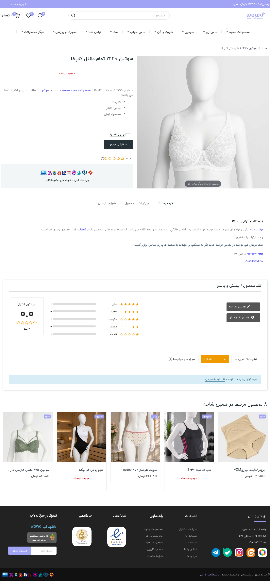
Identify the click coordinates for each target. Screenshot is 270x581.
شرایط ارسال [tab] (107, 203)
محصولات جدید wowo (76, 90)
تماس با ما (190, 549)
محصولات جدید (153, 529)
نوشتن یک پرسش (240, 317)
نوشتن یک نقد (238, 306)
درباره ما (192, 556)
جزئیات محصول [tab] (137, 203)
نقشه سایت (189, 542)
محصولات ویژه (153, 542)
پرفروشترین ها (154, 536)
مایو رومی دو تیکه (91, 470)
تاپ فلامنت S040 (199, 470)
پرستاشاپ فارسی (209, 574)
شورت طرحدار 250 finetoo (139, 470)
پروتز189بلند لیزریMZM (249, 470)
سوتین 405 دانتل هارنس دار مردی (28, 470)
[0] (40, 15)
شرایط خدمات (154, 556)
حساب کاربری (154, 549)
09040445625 (254, 261)
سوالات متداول (188, 529)
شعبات (81, 229)
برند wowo (256, 229)
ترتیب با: (251, 359)
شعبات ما (191, 536)
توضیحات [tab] (165, 203)
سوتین (45, 90)
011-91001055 (255, 253)
